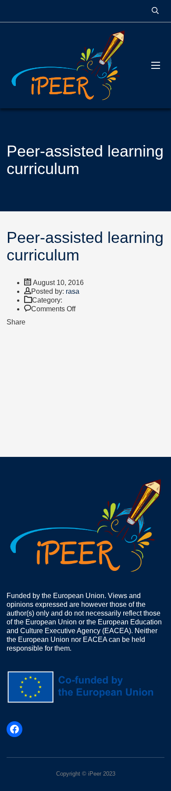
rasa (72, 291)
